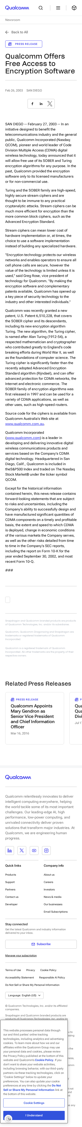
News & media (52, 896)
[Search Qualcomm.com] (42, 7)
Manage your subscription (21, 955)
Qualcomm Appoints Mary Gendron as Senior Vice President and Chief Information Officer (33, 716)
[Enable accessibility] (8, 1119)
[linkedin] (41, 103)
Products (10, 874)
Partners (10, 889)
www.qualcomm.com (23, 438)
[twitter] (49, 103)
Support (10, 882)
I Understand (34, 1115)
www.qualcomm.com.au (24, 424)
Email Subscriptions (56, 911)
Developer (11, 904)
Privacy (30, 970)
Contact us (11, 896)
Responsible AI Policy (52, 977)
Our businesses (53, 904)
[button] (32, 985)
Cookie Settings (34, 1103)
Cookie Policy (48, 970)
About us (49, 874)
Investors (49, 889)
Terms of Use (13, 970)
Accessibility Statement (19, 977)
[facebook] (32, 103)
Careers (48, 882)
